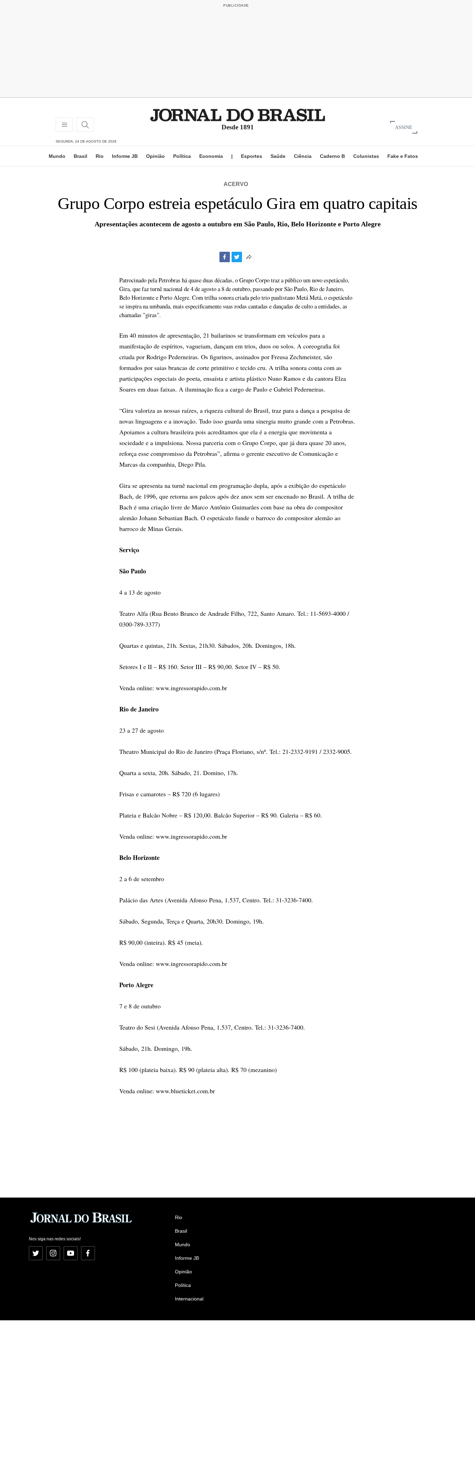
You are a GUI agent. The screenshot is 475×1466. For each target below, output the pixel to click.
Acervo (236, 184)
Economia (211, 156)
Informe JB (125, 156)
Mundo (57, 156)
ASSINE (403, 127)
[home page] (237, 115)
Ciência (303, 156)
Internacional (189, 1299)
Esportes (251, 156)
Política (182, 156)
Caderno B (332, 156)
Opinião (155, 156)
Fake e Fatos (402, 156)
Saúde (278, 156)
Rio (100, 156)
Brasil (80, 156)
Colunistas (366, 156)
